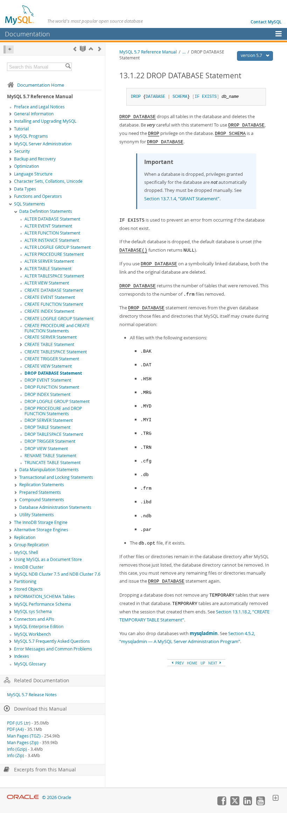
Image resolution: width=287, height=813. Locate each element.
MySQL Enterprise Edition (38, 626)
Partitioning (25, 581)
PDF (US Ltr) (18, 723)
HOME (192, 663)
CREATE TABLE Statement (49, 344)
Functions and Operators (38, 196)
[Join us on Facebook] (221, 803)
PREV (179, 663)
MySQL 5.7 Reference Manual (148, 52)
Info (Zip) (15, 755)
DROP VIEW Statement (46, 449)
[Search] (67, 67)
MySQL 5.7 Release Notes (32, 694)
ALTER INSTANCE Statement (51, 240)
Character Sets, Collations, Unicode (48, 181)
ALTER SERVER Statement (49, 261)
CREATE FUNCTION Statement (53, 304)
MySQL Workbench (32, 634)
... (184, 52)
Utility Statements (36, 515)
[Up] (90, 48)
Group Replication (31, 545)
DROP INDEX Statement (47, 394)
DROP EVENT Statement (47, 380)
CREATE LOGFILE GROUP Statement (58, 319)
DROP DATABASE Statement (53, 373)
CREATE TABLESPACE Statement (55, 352)
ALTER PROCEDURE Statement (54, 254)
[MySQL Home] (20, 14)
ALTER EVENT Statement (48, 226)
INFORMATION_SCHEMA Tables (44, 596)
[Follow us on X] (234, 803)
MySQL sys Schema (33, 611)
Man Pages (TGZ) (24, 736)
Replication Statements (41, 485)
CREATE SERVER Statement (50, 337)
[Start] (83, 48)
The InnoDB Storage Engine (41, 522)
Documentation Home (40, 85)
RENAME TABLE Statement (50, 456)
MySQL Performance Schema (42, 604)
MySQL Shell (26, 552)
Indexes (21, 656)
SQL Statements (29, 204)
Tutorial (21, 129)
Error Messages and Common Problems (53, 649)
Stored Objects (28, 589)
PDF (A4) (15, 729)
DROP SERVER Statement (48, 420)
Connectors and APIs (34, 619)
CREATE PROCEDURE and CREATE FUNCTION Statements (57, 328)
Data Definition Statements (45, 211)
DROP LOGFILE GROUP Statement (57, 401)
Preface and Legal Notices (39, 107)
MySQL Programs (31, 136)
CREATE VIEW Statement (48, 366)
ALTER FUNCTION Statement (52, 233)
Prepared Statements (40, 492)
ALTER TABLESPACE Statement (54, 276)
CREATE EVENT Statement (49, 297)
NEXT (213, 663)
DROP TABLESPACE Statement (53, 434)
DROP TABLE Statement (47, 427)
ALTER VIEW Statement (46, 283)
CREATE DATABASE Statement (53, 290)
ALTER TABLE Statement (47, 269)
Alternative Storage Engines (41, 530)
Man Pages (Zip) (22, 742)
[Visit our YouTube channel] (260, 803)
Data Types (25, 189)
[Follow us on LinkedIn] (247, 803)
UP (203, 663)
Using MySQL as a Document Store (48, 559)
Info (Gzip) (17, 749)
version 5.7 (252, 55)
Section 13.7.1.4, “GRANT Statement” (181, 198)
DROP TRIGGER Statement (49, 441)
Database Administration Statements (55, 507)
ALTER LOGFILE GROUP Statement (57, 247)
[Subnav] (10, 114)
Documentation (27, 34)
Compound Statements (41, 500)
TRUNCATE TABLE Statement (52, 463)
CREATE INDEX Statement (49, 311)
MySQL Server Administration (42, 144)
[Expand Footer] (275, 799)
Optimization (26, 166)
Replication (24, 537)
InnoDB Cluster (28, 567)
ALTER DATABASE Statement (52, 219)
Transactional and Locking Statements (56, 477)
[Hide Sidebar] (9, 49)
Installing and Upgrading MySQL (45, 121)
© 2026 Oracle (56, 797)
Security (22, 151)
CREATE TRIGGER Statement (51, 359)
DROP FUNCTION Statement (51, 387)
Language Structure (33, 174)
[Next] (99, 48)
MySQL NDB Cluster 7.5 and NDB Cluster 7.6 (57, 574)
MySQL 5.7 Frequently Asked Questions (52, 641)
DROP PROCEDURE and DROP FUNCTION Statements (53, 411)
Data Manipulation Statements (49, 470)
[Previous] (74, 48)
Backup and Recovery (35, 159)
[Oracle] (23, 797)
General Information (34, 114)
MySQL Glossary (30, 664)
